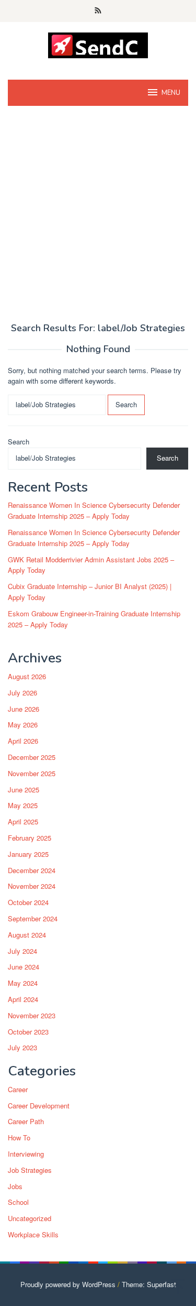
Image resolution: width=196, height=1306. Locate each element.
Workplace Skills (33, 1234)
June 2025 (23, 790)
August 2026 (27, 676)
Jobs (15, 1186)
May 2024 (23, 983)
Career (18, 1089)
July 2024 (22, 951)
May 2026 (23, 725)
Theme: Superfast (149, 1284)
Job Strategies (30, 1170)
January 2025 (28, 854)
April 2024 (23, 999)
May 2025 (23, 805)
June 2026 (23, 709)
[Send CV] (98, 44)
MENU (171, 92)
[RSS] (98, 11)
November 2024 (31, 886)
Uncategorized (29, 1218)
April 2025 (23, 821)
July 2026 (22, 693)
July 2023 (22, 1047)
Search (18, 442)
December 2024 (31, 870)
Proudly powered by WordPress (68, 1284)
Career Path (26, 1121)
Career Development (39, 1106)
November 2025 (31, 773)
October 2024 (28, 902)
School (18, 1202)
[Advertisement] (98, 220)
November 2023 (31, 1015)
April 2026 (23, 741)
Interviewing (26, 1154)
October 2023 (28, 1032)
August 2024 (27, 935)
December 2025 (31, 757)
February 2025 (29, 838)
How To (19, 1137)
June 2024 (23, 967)
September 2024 (32, 918)
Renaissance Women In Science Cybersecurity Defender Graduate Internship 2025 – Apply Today (94, 510)
